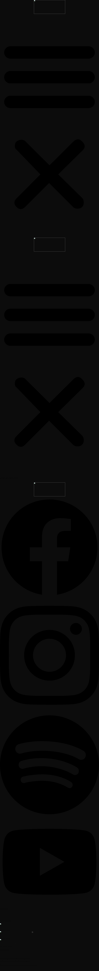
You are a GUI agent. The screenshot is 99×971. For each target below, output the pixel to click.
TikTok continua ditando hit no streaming (12, 927)
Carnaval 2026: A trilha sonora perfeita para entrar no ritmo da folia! (20, 943)
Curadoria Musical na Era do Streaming (11, 935)
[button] (49, 125)
